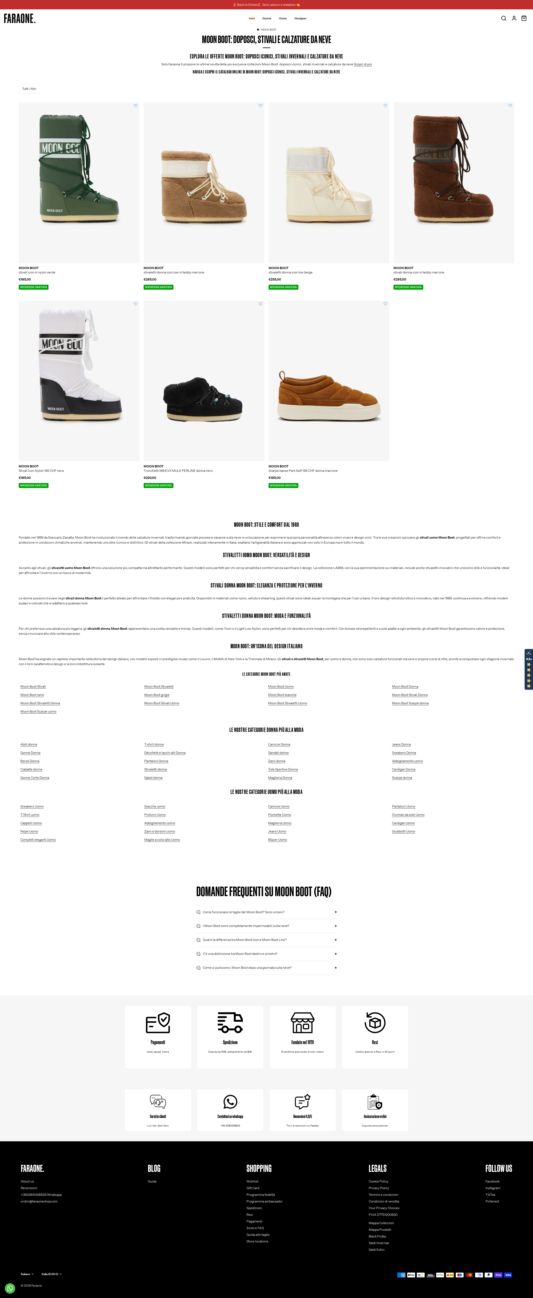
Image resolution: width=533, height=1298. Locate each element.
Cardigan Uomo (403, 823)
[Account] (514, 18)
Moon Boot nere (32, 695)
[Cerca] (503, 18)
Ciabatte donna (31, 769)
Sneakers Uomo (32, 806)
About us (27, 1181)
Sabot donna (153, 777)
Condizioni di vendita (384, 1201)
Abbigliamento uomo (407, 761)
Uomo (283, 18)
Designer (300, 18)
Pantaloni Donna (156, 761)
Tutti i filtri (29, 89)
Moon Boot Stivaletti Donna (40, 703)
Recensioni (29, 1188)
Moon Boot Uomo (281, 686)
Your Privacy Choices (384, 1208)
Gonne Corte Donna (34, 777)
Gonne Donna (30, 752)
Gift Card (253, 1188)
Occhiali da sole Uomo (408, 814)
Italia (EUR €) (50, 1274)
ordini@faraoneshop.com (39, 1201)
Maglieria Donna (280, 777)
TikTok (490, 1194)
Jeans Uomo (277, 831)
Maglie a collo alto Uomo (162, 839)
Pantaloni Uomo (403, 806)
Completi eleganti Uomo (38, 839)
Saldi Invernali (379, 1243)
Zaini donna (276, 761)
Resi (250, 1214)
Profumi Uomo (155, 814)
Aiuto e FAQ (255, 1228)
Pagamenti (254, 1221)
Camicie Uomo (279, 806)
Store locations (257, 1241)
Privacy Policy (379, 1188)
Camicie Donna (279, 744)
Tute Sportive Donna (283, 769)
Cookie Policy (379, 1181)
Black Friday (377, 1236)
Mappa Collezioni (381, 1223)
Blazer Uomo (277, 839)
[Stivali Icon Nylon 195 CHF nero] (79, 381)
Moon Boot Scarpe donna (410, 703)
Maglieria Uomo (279, 823)
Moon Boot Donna (405, 686)
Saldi (252, 18)
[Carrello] (523, 18)
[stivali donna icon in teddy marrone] (454, 182)
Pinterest (492, 1201)
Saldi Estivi (377, 1249)
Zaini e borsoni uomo (159, 831)
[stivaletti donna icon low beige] (329, 182)
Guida (152, 1181)
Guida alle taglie (258, 1234)
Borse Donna (29, 761)
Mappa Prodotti (380, 1229)
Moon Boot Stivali (33, 686)
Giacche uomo (154, 806)
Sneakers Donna (404, 752)
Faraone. (36, 1285)
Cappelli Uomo (31, 823)
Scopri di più (363, 64)
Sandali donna (278, 752)
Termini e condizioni (383, 1194)
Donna (267, 18)
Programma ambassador (265, 1201)
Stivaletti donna (155, 769)
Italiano (25, 1274)
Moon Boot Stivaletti (159, 686)
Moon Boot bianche (282, 695)
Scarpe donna (402, 777)
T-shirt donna (154, 744)
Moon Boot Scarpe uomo (38, 711)
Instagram (493, 1188)
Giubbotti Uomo (403, 831)
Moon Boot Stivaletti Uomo (287, 703)
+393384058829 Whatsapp (41, 1194)
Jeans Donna (401, 744)
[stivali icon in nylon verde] (79, 182)
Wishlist (252, 1181)
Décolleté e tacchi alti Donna (165, 752)
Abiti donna (28, 744)
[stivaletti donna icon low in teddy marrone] (204, 182)
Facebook (493, 1181)
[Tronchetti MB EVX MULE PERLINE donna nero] (204, 381)
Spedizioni (254, 1208)
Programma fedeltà (261, 1194)
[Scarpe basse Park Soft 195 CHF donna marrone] (329, 381)
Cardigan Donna (403, 769)
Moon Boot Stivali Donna (410, 695)
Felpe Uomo (29, 831)
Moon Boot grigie (156, 695)
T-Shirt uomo (29, 814)
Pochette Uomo (279, 814)
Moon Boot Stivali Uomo (161, 703)
